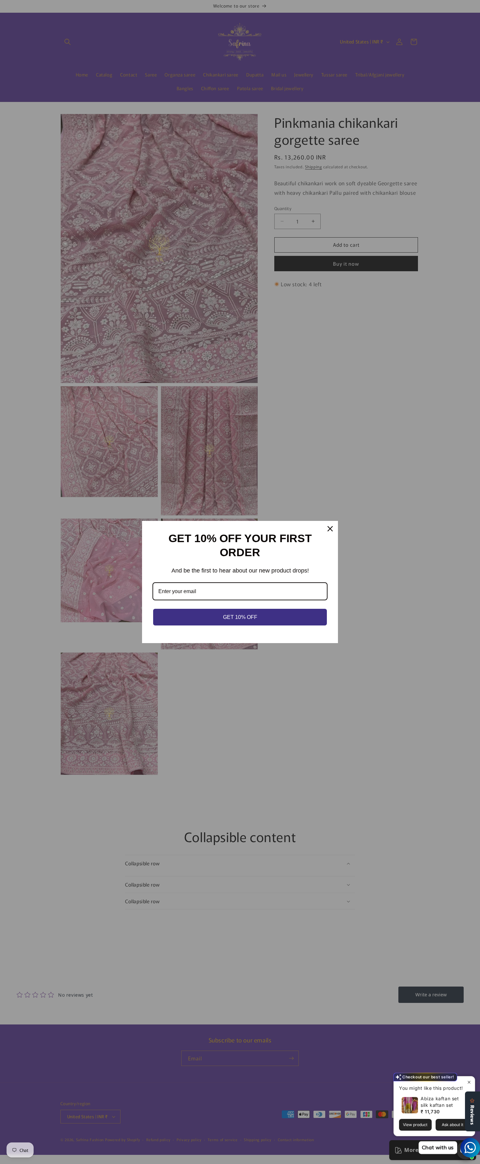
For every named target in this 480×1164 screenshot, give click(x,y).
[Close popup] (469, 1082)
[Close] (330, 529)
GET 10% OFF (240, 617)
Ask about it (452, 1124)
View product (415, 1124)
